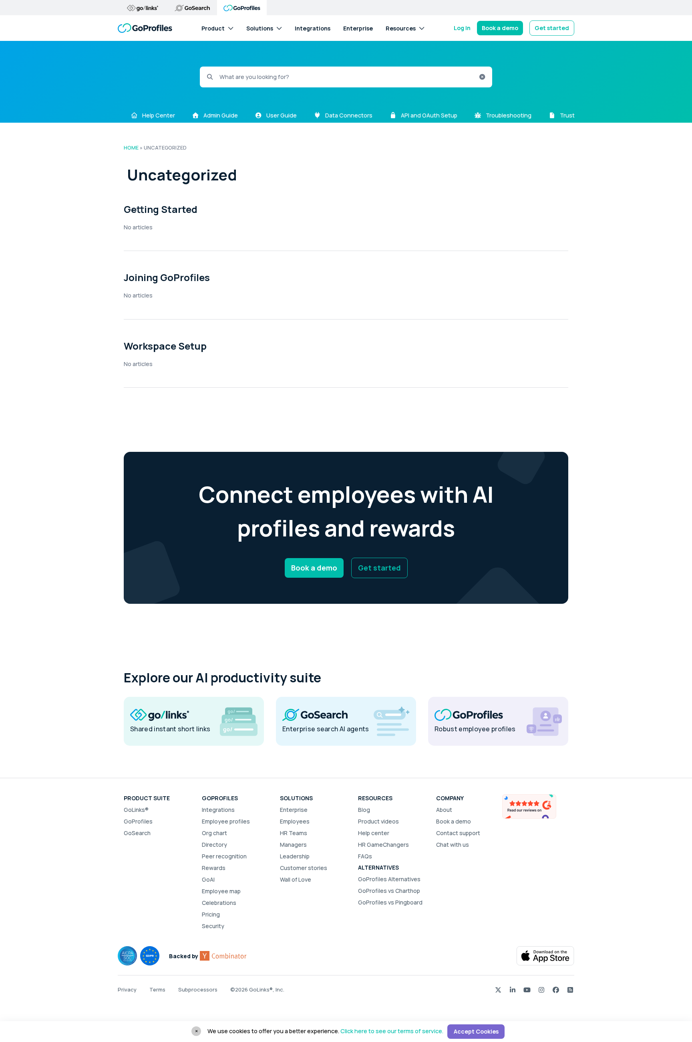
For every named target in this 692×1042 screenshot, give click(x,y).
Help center (373, 833)
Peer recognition (224, 856)
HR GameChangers (383, 844)
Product (213, 28)
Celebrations (219, 902)
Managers (293, 844)
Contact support (458, 833)
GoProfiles (138, 821)
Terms (157, 989)
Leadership (295, 856)
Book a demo (500, 28)
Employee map (221, 891)
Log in (462, 28)
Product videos (378, 821)
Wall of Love (295, 879)
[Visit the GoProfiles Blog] (570, 989)
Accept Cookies (476, 1031)
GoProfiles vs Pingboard (390, 902)
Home (131, 147)
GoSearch (137, 833)
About (444, 809)
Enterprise (358, 28)
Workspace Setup (165, 345)
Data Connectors (348, 115)
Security (213, 926)
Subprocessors (197, 989)
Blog (364, 809)
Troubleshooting (508, 115)
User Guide (281, 115)
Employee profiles (226, 821)
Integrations (312, 28)
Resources (401, 28)
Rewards (213, 868)
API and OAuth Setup (428, 115)
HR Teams (293, 833)
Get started (552, 28)
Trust (567, 115)
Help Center (158, 115)
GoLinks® (136, 809)
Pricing (211, 914)
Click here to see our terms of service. (391, 1031)
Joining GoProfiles (167, 277)
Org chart (214, 833)
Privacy (127, 989)
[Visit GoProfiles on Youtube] (527, 989)
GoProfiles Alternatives (389, 879)
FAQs (365, 856)
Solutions (259, 28)
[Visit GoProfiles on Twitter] (498, 989)
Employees (295, 821)
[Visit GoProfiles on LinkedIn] (513, 989)
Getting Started (160, 209)
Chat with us (452, 844)
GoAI (208, 879)
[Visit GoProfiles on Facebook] (556, 989)
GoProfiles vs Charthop (389, 890)
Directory (214, 844)
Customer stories (303, 868)
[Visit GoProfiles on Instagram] (541, 989)
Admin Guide (220, 115)
